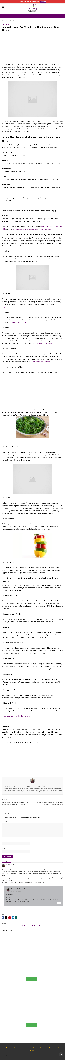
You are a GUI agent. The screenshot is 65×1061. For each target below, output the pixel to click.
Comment (4, 821)
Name (4, 840)
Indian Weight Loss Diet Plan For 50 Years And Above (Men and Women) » (50, 802)
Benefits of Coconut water (41, 362)
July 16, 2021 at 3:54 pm (16, 891)
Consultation (31, 16)
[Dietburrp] (32, 7)
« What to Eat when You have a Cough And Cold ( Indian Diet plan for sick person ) (15, 802)
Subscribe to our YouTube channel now (16, 716)
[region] (32, 47)
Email (3, 848)
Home (17, 16)
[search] (62, 7)
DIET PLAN (11, 20)
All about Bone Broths (44, 343)
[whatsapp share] (16, 917)
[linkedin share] (13, 917)
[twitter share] (6, 917)
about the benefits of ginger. (19, 322)
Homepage (4, 20)
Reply (61, 884)
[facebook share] (3, 917)
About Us (23, 16)
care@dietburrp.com (24, 1)
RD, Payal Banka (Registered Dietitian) (32, 785)
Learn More (31, 978)
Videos (45, 16)
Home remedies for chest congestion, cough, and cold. (32, 229)
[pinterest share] (9, 917)
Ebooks (39, 16)
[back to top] (61, 1054)
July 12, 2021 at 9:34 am (11, 867)
